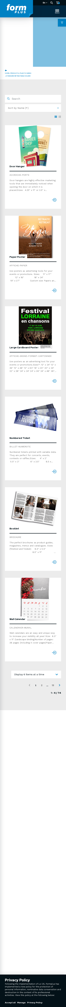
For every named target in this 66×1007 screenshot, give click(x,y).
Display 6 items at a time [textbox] (29, 674)
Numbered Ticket (20, 438)
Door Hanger (17, 166)
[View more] (35, 146)
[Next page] (59, 685)
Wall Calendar (17, 619)
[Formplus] (16, 9)
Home (7, 73)
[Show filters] (62, 23)
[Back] (6, 70)
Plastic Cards (25, 73)
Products (14, 73)
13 (53, 685)
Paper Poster (17, 257)
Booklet (14, 528)
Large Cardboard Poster (24, 347)
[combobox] (36, 674)
